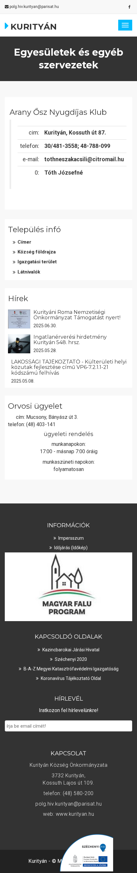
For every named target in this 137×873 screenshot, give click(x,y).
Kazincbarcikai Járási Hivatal (70, 649)
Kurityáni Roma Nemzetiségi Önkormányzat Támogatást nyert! (76, 315)
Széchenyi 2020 (71, 659)
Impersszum (71, 538)
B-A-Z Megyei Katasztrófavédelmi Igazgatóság (71, 668)
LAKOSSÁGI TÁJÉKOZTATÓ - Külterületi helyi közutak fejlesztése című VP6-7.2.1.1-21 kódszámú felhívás (68, 367)
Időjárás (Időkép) (71, 547)
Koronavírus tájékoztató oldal (71, 678)
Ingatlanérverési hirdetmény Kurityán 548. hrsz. (70, 340)
